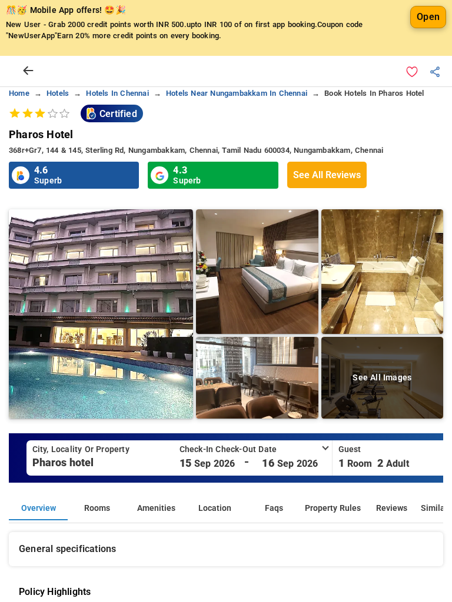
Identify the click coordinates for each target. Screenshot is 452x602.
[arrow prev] (28, 71)
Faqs (274, 508)
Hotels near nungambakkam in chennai (236, 93)
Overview (38, 508)
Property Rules (333, 508)
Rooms (97, 508)
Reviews (391, 508)
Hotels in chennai (117, 93)
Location (214, 508)
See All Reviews (327, 174)
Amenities (156, 508)
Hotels (57, 93)
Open (428, 16)
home (19, 93)
